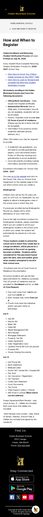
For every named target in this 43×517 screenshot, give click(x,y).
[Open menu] (6, 9)
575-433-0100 (24, 445)
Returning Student (23, 82)
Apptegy (26, 514)
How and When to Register (24, 29)
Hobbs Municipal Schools (21, 23)
